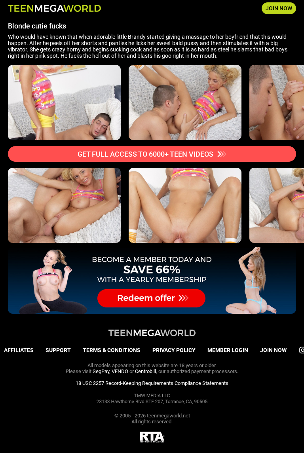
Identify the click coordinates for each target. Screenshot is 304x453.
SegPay (101, 371)
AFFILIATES (19, 350)
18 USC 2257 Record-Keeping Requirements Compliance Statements (152, 383)
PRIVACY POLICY (174, 350)
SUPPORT (58, 350)
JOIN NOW (279, 8)
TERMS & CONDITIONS (112, 350)
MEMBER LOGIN (227, 350)
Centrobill (145, 371)
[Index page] (54, 8)
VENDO (120, 371)
